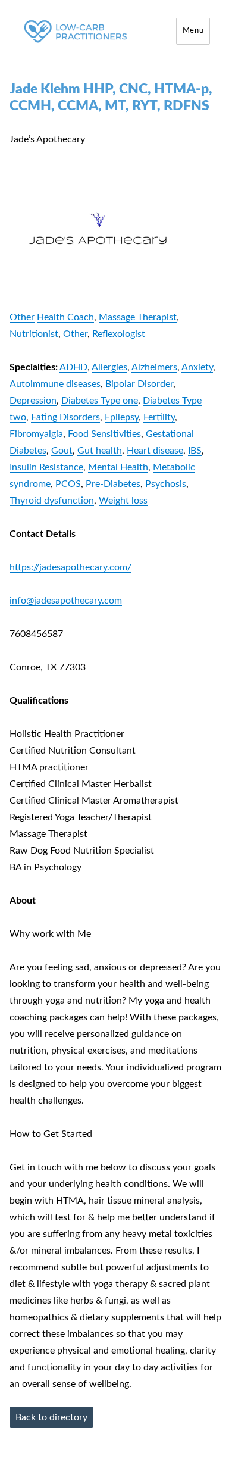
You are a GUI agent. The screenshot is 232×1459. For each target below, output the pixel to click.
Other (22, 317)
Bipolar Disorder (139, 384)
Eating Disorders (65, 417)
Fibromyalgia (36, 434)
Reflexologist (118, 334)
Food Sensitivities (104, 434)
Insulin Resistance (46, 467)
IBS (195, 450)
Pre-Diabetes (113, 484)
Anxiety (197, 367)
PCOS (68, 484)
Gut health (99, 450)
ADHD (73, 367)
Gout (62, 450)
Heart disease (155, 450)
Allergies (109, 367)
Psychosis (165, 484)
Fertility (159, 417)
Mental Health (118, 467)
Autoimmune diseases (55, 384)
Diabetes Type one (99, 400)
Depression (33, 400)
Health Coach (65, 317)
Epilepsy (122, 417)
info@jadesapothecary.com (66, 600)
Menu (193, 31)
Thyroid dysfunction (52, 500)
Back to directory (51, 1417)
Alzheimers (154, 367)
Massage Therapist (138, 317)
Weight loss (123, 500)
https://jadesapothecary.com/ (70, 567)
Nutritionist (34, 334)
